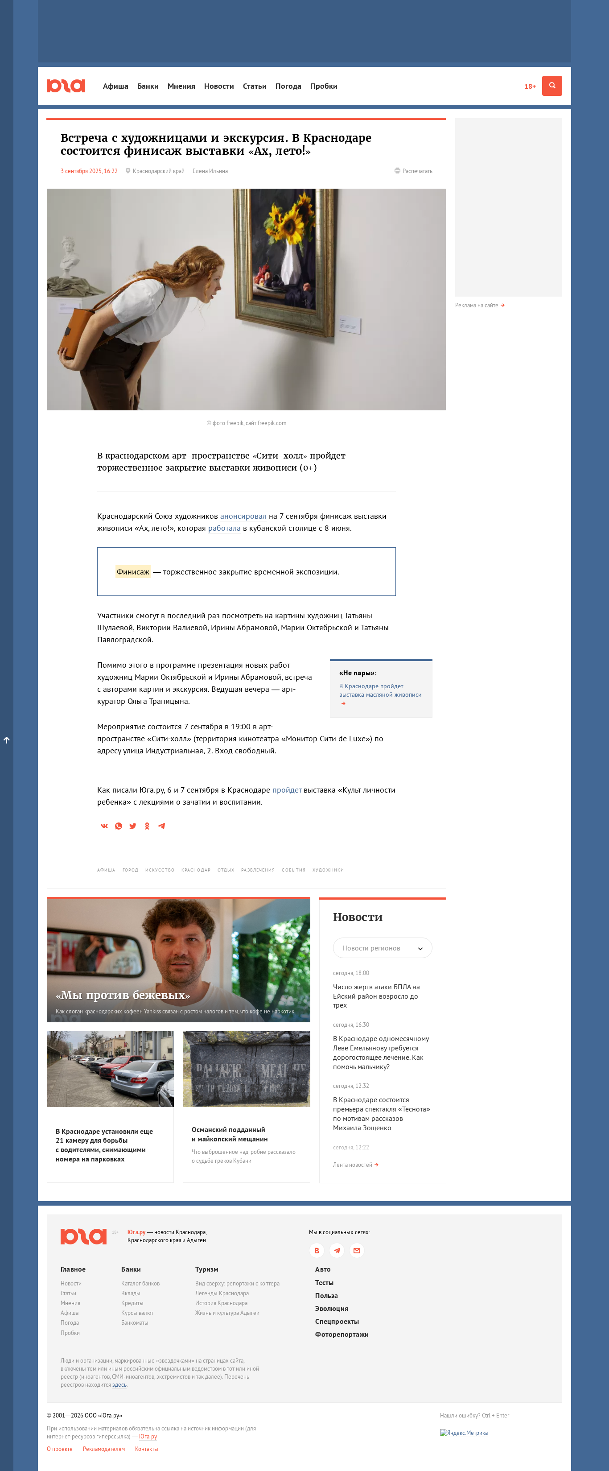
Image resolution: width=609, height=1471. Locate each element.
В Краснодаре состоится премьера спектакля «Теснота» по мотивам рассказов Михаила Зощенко (381, 1113)
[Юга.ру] (66, 86)
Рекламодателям (104, 1449)
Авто (323, 1269)
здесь (119, 1384)
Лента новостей (352, 1165)
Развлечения (258, 870)
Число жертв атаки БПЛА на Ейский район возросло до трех (376, 996)
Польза (326, 1295)
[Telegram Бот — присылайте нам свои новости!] (357, 1250)
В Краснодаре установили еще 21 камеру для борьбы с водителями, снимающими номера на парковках (104, 1145)
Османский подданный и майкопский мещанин (230, 1134)
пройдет (286, 790)
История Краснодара (221, 1303)
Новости (219, 86)
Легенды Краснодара (222, 1293)
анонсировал (243, 516)
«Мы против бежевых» (123, 995)
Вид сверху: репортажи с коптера (237, 1283)
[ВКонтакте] (317, 1250)
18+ (530, 86)
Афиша (115, 86)
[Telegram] (337, 1250)
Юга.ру (137, 1232)
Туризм (206, 1268)
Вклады (130, 1293)
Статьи (255, 86)
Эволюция (331, 1308)
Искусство (160, 870)
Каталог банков (140, 1283)
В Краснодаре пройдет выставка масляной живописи (380, 690)
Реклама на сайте (476, 305)
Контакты (146, 1449)
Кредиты (132, 1303)
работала (224, 528)
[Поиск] (552, 86)
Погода (288, 86)
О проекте (60, 1449)
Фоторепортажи (342, 1334)
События (294, 870)
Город (131, 870)
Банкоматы (134, 1322)
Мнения (181, 86)
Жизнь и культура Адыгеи (227, 1313)
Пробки (323, 86)
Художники (328, 870)
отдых (226, 870)
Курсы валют (137, 1313)
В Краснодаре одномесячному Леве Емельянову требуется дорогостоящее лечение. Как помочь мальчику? (380, 1052)
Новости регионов (371, 947)
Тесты (324, 1282)
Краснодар (196, 870)
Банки (148, 86)
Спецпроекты (337, 1321)
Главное (73, 1268)
